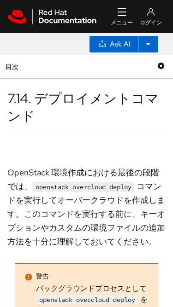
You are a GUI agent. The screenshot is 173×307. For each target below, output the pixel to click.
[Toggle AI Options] (148, 44)
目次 (13, 66)
